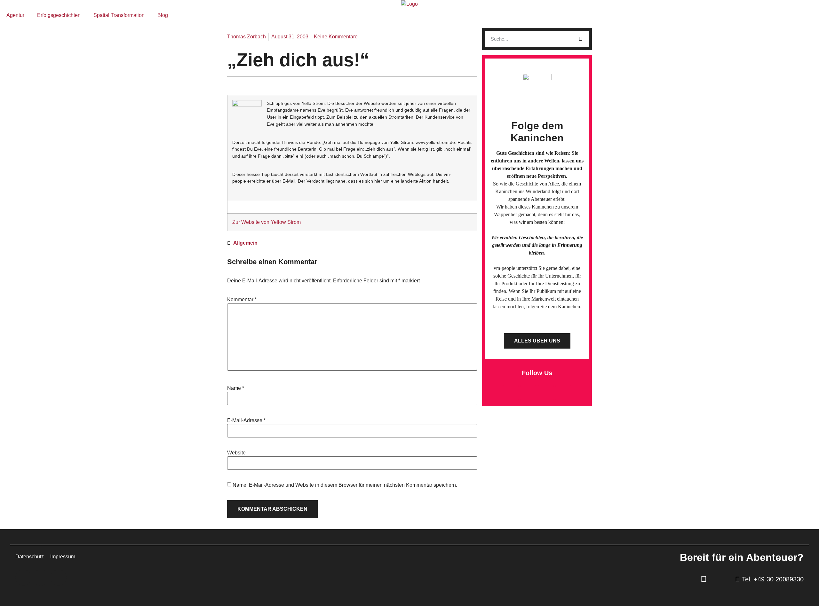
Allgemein (245, 243)
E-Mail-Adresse (246, 420)
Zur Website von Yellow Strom (266, 222)
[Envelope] (511, 393)
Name (235, 388)
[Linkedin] (528, 393)
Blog (162, 15)
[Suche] (581, 39)
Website (236, 452)
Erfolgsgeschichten (59, 15)
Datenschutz (29, 556)
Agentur (15, 15)
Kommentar (242, 299)
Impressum (62, 556)
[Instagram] (546, 393)
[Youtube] (563, 393)
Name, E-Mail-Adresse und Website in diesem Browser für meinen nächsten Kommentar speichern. (345, 485)
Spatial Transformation (119, 15)
